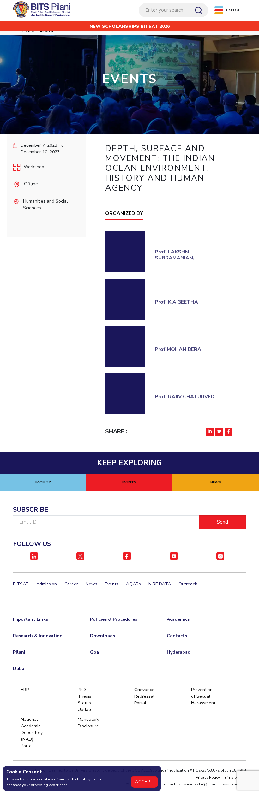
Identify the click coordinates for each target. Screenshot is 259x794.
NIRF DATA (159, 584)
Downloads (102, 636)
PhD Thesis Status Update (85, 700)
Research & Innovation (38, 636)
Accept (144, 782)
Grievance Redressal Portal (144, 696)
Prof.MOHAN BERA (178, 349)
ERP (25, 690)
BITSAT (21, 584)
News (91, 584)
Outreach (187, 584)
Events (111, 584)
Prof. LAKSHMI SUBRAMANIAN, (174, 254)
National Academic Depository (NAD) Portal (31, 732)
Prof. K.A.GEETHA (176, 302)
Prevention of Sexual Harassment (201, 696)
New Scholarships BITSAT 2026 (129, 26)
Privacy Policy (208, 777)
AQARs (133, 584)
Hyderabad (178, 652)
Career (71, 584)
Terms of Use (234, 777)
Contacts (177, 636)
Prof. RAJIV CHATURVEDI (185, 396)
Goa (94, 652)
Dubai (19, 669)
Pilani (19, 652)
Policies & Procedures (113, 619)
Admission (46, 584)
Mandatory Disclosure (88, 722)
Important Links (30, 619)
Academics (178, 619)
